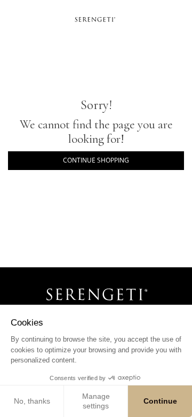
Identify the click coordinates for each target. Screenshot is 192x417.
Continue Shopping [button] (96, 160)
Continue (160, 401)
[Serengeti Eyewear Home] (96, 18)
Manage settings (96, 401)
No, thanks (32, 401)
